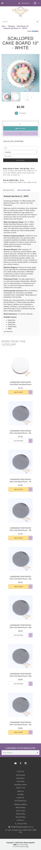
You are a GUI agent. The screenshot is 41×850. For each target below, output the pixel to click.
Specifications (23, 190)
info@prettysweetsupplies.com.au (21, 827)
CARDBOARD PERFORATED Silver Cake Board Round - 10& (20, 432)
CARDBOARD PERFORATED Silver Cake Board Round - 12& (20, 529)
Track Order (20, 781)
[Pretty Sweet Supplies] (20, 11)
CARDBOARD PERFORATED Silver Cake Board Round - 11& (20, 480)
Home (4, 26)
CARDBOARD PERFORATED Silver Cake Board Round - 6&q (20, 675)
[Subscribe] (37, 752)
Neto (27, 846)
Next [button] (31, 97)
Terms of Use (20, 811)
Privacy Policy (20, 814)
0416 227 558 (22, 824)
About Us (20, 791)
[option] (20, 73)
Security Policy (20, 817)
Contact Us (20, 797)
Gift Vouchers (20, 775)
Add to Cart (21, 128)
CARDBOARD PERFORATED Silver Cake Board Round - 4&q (20, 577)
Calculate (21, 160)
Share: (29, 31)
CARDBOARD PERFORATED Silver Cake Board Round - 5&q (20, 626)
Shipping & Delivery (20, 804)
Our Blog (20, 794)
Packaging (11, 26)
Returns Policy (20, 807)
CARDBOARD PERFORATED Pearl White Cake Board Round (20, 383)
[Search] (37, 21)
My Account (25, 3)
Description (8, 190)
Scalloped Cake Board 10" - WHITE (15, 28)
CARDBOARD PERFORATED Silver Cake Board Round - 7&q (20, 723)
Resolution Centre (20, 784)
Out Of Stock (18, 441)
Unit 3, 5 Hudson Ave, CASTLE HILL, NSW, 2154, (21, 831)
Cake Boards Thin (23, 26)
